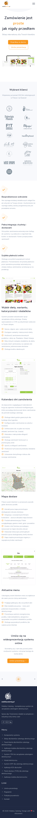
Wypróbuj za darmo (18, 42)
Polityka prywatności (11, 795)
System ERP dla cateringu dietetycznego (18, 764)
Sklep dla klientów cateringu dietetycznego (19, 739)
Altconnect (18, 813)
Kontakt (7, 799)
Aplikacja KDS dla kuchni (12, 767)
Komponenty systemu (12, 735)
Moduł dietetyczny (10, 760)
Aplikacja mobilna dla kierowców (15, 777)
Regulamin (8, 792)
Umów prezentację (18, 47)
